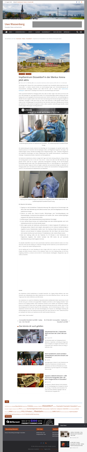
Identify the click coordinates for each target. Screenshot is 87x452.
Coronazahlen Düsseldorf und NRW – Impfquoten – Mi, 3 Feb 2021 (30, 321)
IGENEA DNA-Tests (40, 432)
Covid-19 (40, 406)
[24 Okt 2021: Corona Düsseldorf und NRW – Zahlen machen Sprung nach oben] (64, 442)
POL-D (24, 411)
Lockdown (77, 408)
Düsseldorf (29, 38)
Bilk (26, 406)
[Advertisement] (57, 24)
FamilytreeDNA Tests (41, 434)
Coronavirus (35, 406)
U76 (22, 414)
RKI (44, 411)
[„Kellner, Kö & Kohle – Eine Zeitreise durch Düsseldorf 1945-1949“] (64, 432)
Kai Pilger (41, 449)
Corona (34, 82)
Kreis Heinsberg (71, 408)
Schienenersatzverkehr (64, 411)
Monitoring (7, 411)
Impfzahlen (65, 409)
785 (7, 406)
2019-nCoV (10, 406)
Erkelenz (54, 406)
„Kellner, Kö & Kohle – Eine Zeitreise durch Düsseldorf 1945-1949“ (76, 434)
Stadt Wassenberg (15, 414)
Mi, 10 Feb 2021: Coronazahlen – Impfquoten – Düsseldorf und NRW (56, 321)
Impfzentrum (43, 82)
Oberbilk (14, 411)
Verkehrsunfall (29, 414)
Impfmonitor (53, 408)
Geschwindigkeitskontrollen (34, 409)
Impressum (66, 32)
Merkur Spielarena (50, 82)
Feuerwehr (59, 406)
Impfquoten (59, 408)
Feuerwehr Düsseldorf (70, 406)
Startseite (18, 38)
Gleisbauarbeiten (46, 408)
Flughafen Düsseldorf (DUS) (14, 408)
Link (58, 449)
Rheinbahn (38, 411)
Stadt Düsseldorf (73, 411)
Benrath (24, 406)
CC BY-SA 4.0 (54, 449)
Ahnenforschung (20, 32)
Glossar (38, 32)
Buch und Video (57, 32)
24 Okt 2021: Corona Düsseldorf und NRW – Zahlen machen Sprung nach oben (77, 444)
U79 (24, 414)
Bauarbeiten (18, 406)
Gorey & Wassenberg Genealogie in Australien (15, 432)
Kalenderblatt (46, 32)
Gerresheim (24, 408)
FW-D (20, 409)
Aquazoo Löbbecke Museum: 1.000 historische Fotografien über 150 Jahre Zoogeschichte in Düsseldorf (56, 377)
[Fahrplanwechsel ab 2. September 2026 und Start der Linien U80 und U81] (30, 330)
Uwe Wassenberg (15, 24)
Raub (33, 411)
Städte (30, 32)
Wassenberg (36, 414)
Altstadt (13, 406)
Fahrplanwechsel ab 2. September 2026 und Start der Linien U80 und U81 (55, 333)
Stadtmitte (8, 414)
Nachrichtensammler (56, 436)
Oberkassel (19, 411)
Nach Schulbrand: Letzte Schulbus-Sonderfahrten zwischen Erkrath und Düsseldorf (56, 355)
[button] (12, 32)
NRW (55, 82)
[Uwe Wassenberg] (6, 32)
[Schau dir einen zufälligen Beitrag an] (80, 32)
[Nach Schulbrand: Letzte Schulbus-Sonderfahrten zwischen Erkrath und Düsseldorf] (30, 352)
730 (5, 406)
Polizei (29, 411)
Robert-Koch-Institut (48, 411)
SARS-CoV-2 (58, 82)
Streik (21, 414)
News (10, 32)
